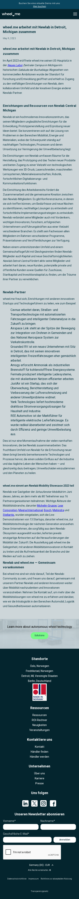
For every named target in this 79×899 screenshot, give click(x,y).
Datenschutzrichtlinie (16, 879)
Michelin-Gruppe (47, 505)
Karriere (39, 778)
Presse (39, 783)
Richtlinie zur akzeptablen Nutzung (56, 879)
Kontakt (39, 746)
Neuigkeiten (39, 725)
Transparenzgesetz (39, 891)
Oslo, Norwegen (39, 665)
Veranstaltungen (39, 730)
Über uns (39, 773)
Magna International (30, 510)
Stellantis (8, 514)
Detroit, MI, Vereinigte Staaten (39, 675)
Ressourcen (39, 715)
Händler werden (39, 756)
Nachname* (47, 820)
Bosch (47, 510)
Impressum (33, 879)
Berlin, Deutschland (39, 680)
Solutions (39, 635)
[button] (75, 14)
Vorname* (9, 820)
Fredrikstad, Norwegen (39, 670)
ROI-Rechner (39, 720)
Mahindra (58, 510)
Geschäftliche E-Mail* (16, 833)
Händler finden (39, 751)
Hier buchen (39, 6)
